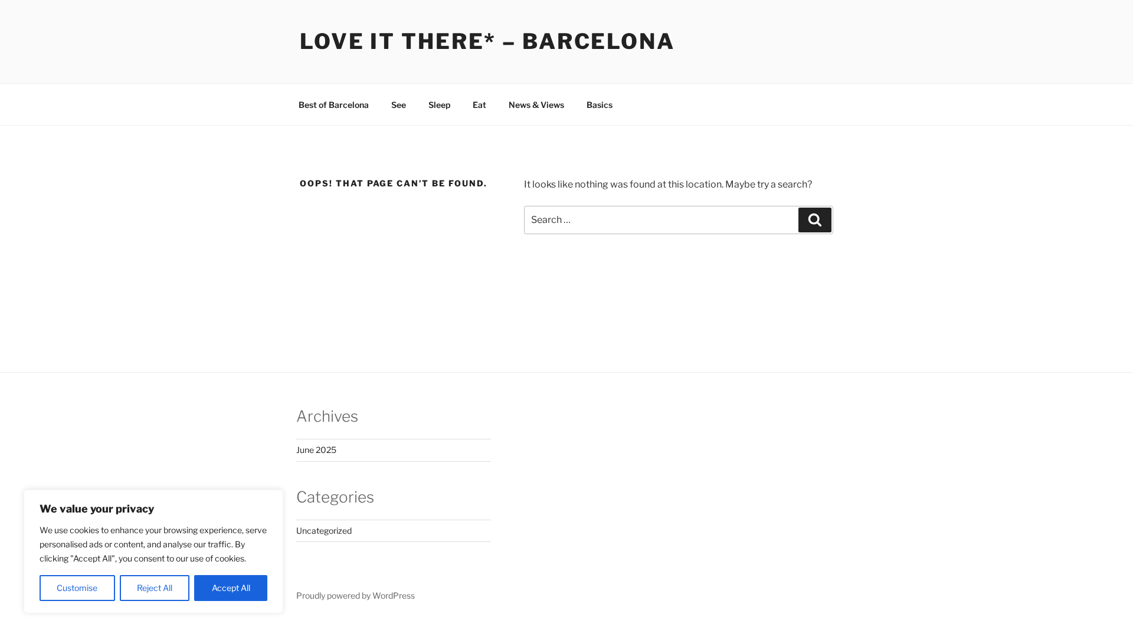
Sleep (439, 105)
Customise (77, 588)
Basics (600, 105)
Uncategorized (324, 531)
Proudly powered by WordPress (355, 595)
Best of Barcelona (334, 105)
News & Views (536, 105)
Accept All (231, 588)
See (398, 105)
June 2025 (316, 450)
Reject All (154, 588)
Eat (479, 105)
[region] (153, 551)
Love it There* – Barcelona (487, 41)
